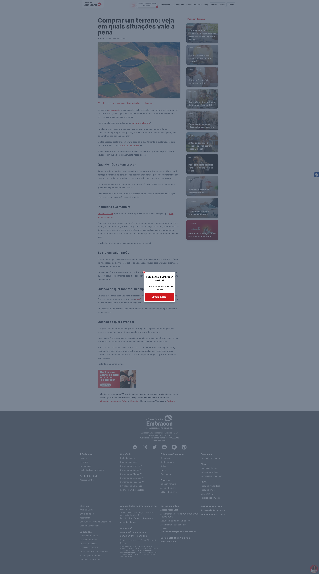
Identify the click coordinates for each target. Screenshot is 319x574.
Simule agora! (159, 297)
